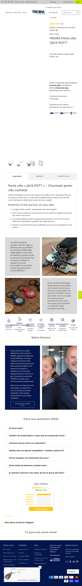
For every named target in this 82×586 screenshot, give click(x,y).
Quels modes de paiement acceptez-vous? (28, 465)
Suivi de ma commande (9, 556)
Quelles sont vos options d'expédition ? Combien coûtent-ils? (36, 450)
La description (17, 176)
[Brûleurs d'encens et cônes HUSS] (55, 561)
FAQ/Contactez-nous (8, 553)
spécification (39, 176)
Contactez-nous (23, 563)
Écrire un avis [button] (41, 509)
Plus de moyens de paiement (70, 80)
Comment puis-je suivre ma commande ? (27, 443)
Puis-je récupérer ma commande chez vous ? (29, 458)
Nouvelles (21, 553)
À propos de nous (23, 549)
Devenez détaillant (24, 559)
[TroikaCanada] (38, 12)
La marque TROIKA (24, 556)
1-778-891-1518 (19, 2)
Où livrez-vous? (16, 428)
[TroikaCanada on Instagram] (9, 2)
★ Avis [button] (80, 295)
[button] (54, 24)
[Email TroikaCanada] (2, 2)
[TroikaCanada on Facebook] (5, 2)
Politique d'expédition (9, 565)
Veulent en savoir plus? (22, 404)
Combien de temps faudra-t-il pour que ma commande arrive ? (37, 435)
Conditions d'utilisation (40, 549)
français (53, 2)
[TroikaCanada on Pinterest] (12, 2)
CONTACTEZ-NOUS (31, 2)
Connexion (70, 2)
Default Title (55, 65)
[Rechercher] (77, 12)
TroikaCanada (11, 579)
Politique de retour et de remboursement (9, 560)
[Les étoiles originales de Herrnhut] (55, 555)
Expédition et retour (64, 176)
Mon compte (6, 549)
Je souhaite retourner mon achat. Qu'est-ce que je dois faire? (36, 473)
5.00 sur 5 (46, 488)
